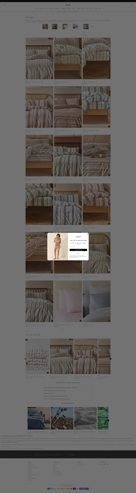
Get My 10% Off (78, 250)
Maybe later (78, 253)
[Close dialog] (87, 233)
